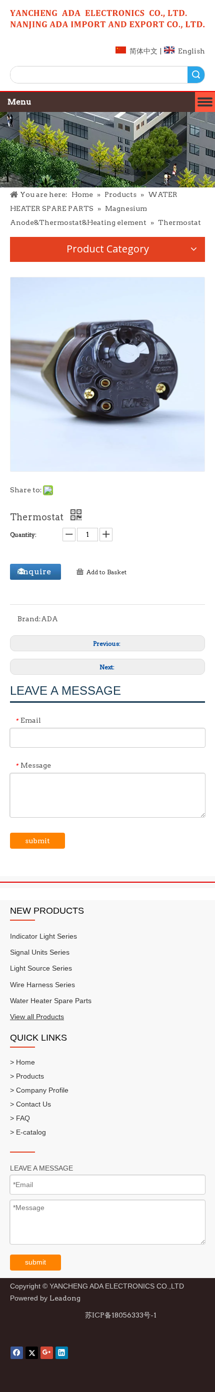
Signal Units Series (40, 952)
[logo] (107, 19)
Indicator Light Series (43, 936)
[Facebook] (16, 1353)
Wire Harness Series (42, 985)
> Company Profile (39, 1090)
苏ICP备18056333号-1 (120, 1315)
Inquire (35, 571)
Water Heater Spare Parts (51, 1001)
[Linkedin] (62, 1353)
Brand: (29, 619)
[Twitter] (32, 1353)
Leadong (65, 1298)
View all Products (37, 1017)
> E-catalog (28, 1132)
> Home (22, 1062)
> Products (27, 1076)
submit (37, 841)
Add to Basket (106, 572)
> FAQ (20, 1118)
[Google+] (46, 1353)
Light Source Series (41, 968)
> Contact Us (30, 1104)
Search (196, 74)
